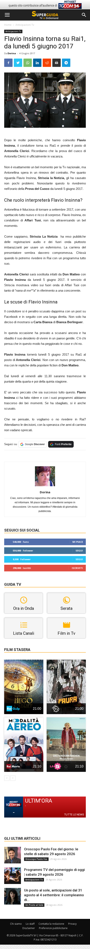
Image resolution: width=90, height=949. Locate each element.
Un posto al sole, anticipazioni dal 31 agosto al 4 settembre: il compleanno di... (54, 895)
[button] (84, 15)
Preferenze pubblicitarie (53, 928)
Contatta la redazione (51, 924)
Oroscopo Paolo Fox (36, 859)
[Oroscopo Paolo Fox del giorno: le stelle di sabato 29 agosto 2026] (12, 855)
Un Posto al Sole (34, 905)
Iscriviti (77, 568)
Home (8, 25)
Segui (79, 550)
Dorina (12, 53)
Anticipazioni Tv (24, 25)
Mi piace (77, 541)
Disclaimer (28, 928)
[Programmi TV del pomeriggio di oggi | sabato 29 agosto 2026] (12, 875)
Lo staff (30, 924)
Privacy (72, 924)
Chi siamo (16, 924)
